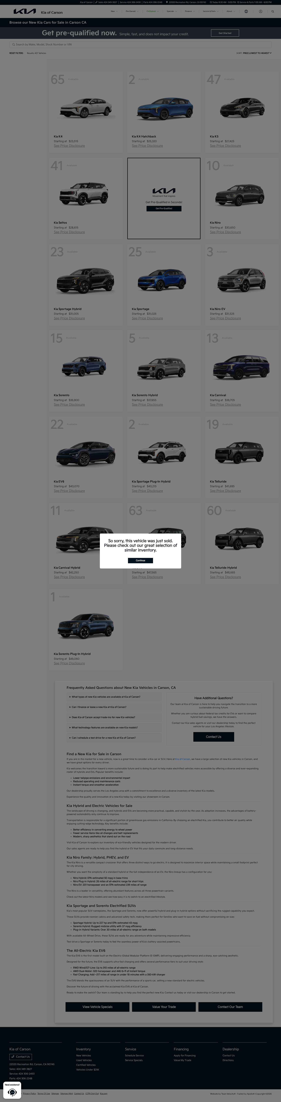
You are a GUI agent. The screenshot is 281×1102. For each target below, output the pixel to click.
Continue (140, 560)
